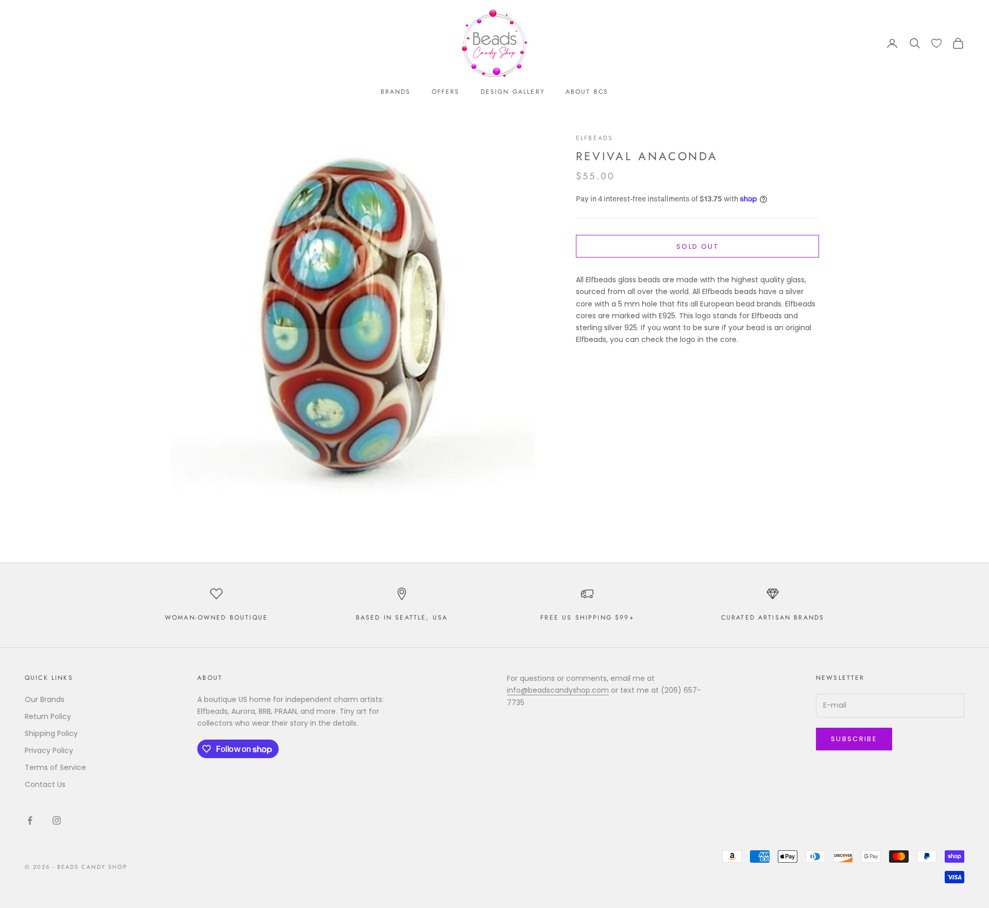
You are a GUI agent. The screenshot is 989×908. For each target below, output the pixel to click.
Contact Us (45, 784)
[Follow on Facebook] (30, 820)
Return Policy (48, 716)
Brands (396, 91)
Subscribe (854, 739)
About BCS (587, 91)
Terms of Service (55, 767)
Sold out (697, 246)
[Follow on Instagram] (57, 820)
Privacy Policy (49, 750)
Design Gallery (513, 91)
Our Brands (44, 699)
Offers (446, 91)
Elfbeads (594, 138)
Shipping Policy (51, 733)
